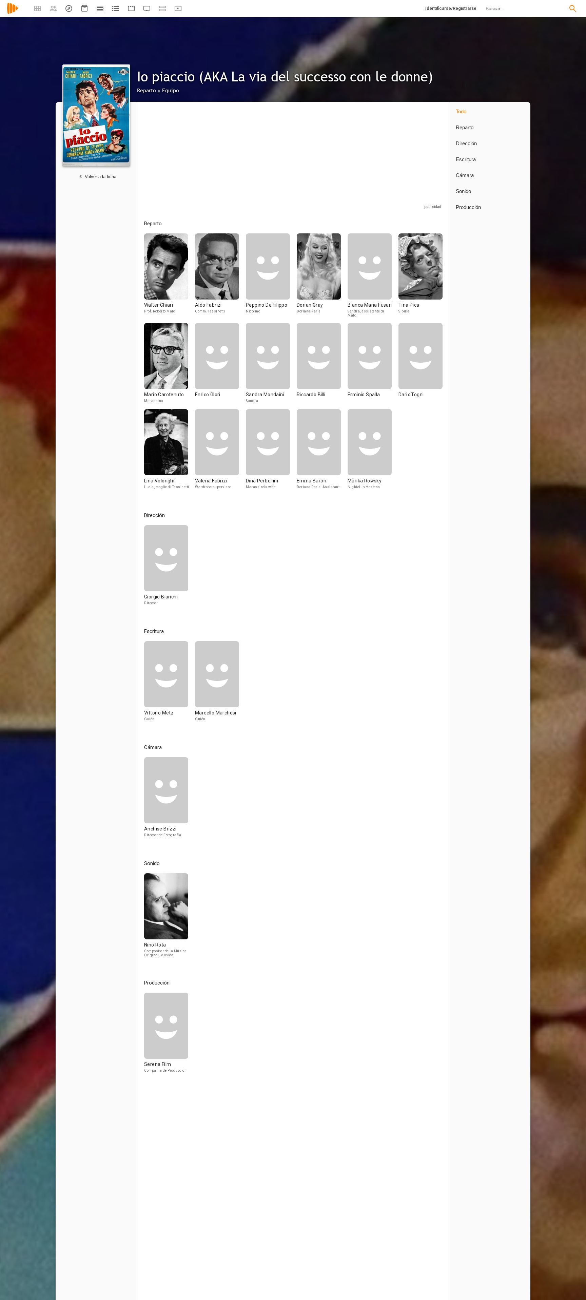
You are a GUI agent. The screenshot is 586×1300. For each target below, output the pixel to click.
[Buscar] (573, 8)
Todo (461, 111)
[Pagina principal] (12, 12)
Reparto (464, 127)
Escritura (466, 159)
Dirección (466, 143)
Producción (468, 207)
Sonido (463, 191)
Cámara (465, 175)
